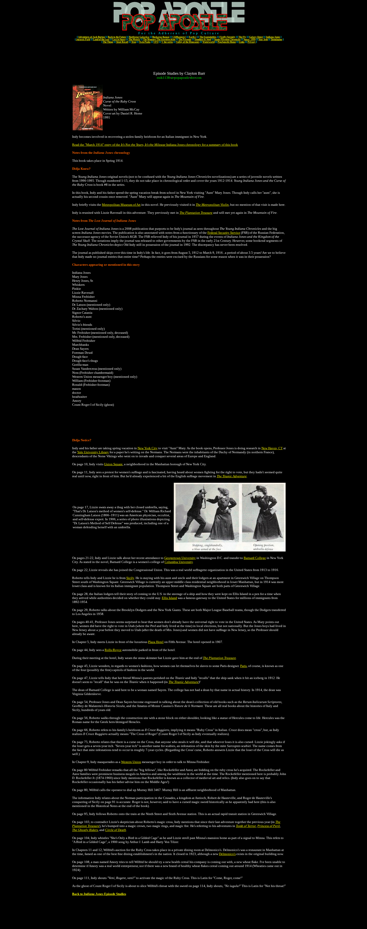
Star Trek (263, 39)
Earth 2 (192, 37)
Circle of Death (115, 830)
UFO (156, 42)
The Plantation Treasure (196, 212)
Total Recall (122, 42)
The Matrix (134, 39)
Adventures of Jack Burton (91, 37)
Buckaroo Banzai (161, 37)
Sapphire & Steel (202, 39)
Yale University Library (93, 452)
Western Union (131, 762)
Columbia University (179, 562)
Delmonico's (227, 854)
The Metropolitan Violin (212, 204)
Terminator (276, 39)
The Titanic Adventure (232, 476)
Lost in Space (119, 39)
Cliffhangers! (179, 37)
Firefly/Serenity (227, 37)
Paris (243, 666)
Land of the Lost (101, 39)
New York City (148, 448)
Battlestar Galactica (139, 37)
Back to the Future (117, 37)
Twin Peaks (145, 42)
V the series (167, 42)
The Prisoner (185, 39)
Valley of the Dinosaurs (187, 42)
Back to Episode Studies (99, 894)
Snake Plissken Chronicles (227, 39)
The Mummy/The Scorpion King (159, 39)
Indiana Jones (273, 37)
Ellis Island (169, 598)
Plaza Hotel (156, 642)
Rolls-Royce (113, 650)
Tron (133, 42)
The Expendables (207, 37)
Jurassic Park (83, 39)
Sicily (130, 578)
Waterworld (208, 42)
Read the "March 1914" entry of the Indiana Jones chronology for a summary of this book (155, 144)
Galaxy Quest (256, 37)
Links (242, 42)
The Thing (108, 42)
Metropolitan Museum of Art (121, 204)
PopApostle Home (227, 42)
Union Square (113, 464)
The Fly (242, 37)
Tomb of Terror (246, 826)
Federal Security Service (223, 232)
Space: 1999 (250, 39)
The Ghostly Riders (85, 830)
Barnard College (255, 558)
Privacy (252, 42)
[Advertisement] (179, 55)
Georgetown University (180, 558)
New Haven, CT (272, 448)
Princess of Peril (268, 826)
